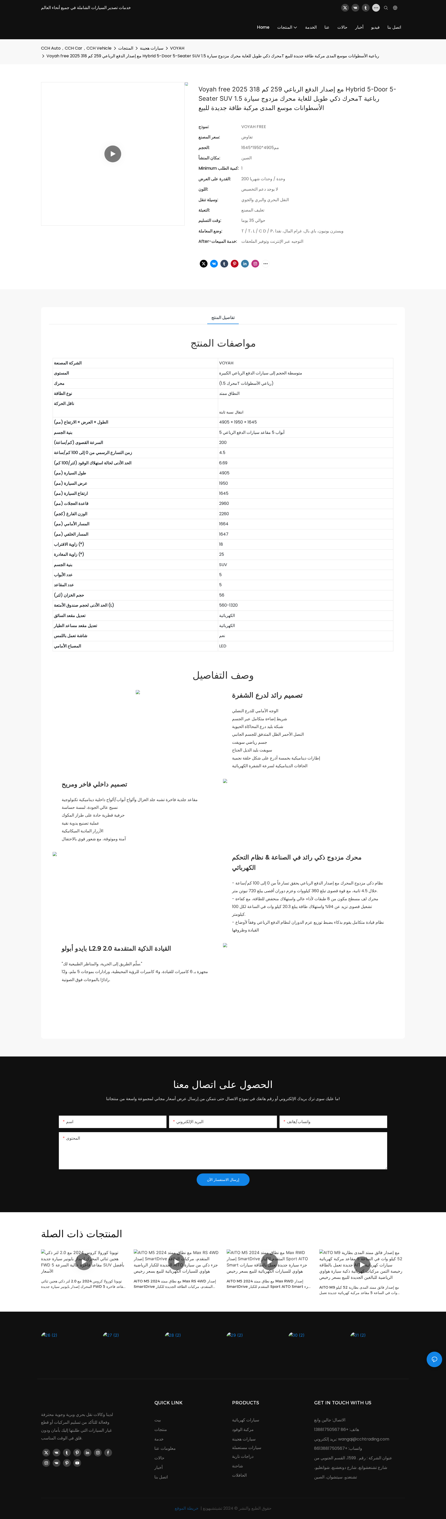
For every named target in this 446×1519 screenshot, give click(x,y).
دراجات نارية (242, 1456)
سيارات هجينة (151, 48)
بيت (157, 1420)
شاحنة (237, 1466)
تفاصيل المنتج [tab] (223, 317)
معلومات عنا (165, 1448)
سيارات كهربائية (245, 1420)
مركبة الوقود (243, 1429)
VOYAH (177, 48)
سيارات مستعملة (246, 1448)
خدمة (159, 1439)
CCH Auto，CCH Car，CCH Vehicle (76, 48)
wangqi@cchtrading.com (363, 1439)
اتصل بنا (161, 1477)
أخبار (158, 1467)
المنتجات (125, 48)
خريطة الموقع (187, 1508)
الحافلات (239, 1475)
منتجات (160, 1429)
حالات (159, 1458)
